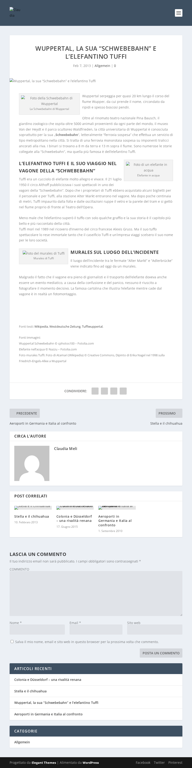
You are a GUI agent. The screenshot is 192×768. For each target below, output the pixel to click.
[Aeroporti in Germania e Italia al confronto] (117, 508)
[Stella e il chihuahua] (33, 508)
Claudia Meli (65, 448)
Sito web (133, 623)
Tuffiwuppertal (92, 326)
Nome (16, 623)
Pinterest (175, 762)
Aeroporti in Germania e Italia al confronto (115, 520)
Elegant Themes (44, 762)
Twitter (159, 762)
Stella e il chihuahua (31, 516)
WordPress (91, 762)
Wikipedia (41, 326)
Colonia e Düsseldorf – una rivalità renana (74, 518)
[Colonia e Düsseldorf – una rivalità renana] (75, 508)
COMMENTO (19, 569)
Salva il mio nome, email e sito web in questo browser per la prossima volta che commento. (87, 642)
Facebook (143, 762)
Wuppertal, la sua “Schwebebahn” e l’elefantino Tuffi (56, 702)
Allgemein (102, 65)
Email (75, 623)
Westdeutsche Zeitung (65, 326)
